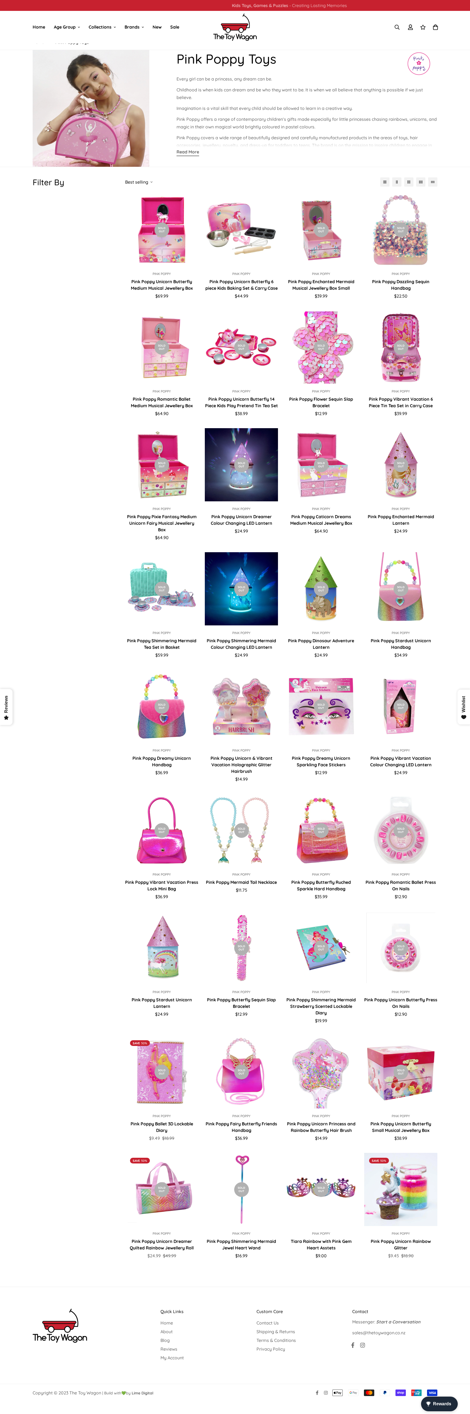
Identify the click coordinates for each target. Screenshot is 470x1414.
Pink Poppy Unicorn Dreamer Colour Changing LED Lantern (241, 520)
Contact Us (267, 1323)
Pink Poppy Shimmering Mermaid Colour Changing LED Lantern (241, 644)
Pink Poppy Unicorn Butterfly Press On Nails (400, 1003)
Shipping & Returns (275, 1331)
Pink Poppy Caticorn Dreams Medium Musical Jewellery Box (321, 520)
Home (39, 27)
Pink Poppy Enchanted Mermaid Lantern (401, 520)
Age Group (65, 27)
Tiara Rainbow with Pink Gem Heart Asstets (321, 1245)
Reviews (168, 1349)
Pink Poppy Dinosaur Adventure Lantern (321, 644)
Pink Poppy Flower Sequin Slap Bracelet (321, 402)
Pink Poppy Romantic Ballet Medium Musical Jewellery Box (162, 402)
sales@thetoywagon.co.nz (379, 1332)
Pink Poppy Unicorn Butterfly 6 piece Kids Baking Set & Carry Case (241, 285)
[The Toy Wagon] (235, 27)
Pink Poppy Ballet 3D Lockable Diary (162, 1127)
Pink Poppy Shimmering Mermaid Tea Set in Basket (161, 644)
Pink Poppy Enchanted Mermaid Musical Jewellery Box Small (321, 285)
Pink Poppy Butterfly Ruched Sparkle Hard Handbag (321, 885)
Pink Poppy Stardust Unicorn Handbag (401, 644)
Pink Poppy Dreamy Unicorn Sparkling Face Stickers (321, 761)
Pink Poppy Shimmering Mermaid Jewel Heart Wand (241, 1245)
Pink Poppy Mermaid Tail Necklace (241, 882)
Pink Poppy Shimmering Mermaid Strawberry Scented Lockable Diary (321, 1006)
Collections (100, 27)
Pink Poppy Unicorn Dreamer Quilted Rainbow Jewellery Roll (162, 1245)
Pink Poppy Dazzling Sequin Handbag (400, 285)
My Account (172, 1357)
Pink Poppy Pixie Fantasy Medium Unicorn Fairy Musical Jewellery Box (162, 523)
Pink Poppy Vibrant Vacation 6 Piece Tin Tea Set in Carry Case (401, 402)
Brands (132, 27)
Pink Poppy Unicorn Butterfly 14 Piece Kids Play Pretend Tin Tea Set (241, 402)
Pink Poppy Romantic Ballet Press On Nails (401, 885)
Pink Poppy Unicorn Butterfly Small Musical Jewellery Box (400, 1127)
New (157, 27)
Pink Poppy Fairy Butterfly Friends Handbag (241, 1127)
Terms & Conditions (276, 1340)
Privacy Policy (270, 1349)
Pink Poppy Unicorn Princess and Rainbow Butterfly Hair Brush (321, 1127)
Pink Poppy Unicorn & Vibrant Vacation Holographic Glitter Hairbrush (242, 764)
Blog (165, 1340)
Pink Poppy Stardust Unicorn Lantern (162, 1003)
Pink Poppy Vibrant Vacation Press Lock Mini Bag (161, 885)
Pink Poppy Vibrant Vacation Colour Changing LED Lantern (401, 761)
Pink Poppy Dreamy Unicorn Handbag (161, 761)
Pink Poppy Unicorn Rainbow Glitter (401, 1245)
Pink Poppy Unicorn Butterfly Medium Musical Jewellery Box (162, 285)
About (166, 1331)
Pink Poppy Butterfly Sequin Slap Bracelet (241, 1003)
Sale (174, 27)
